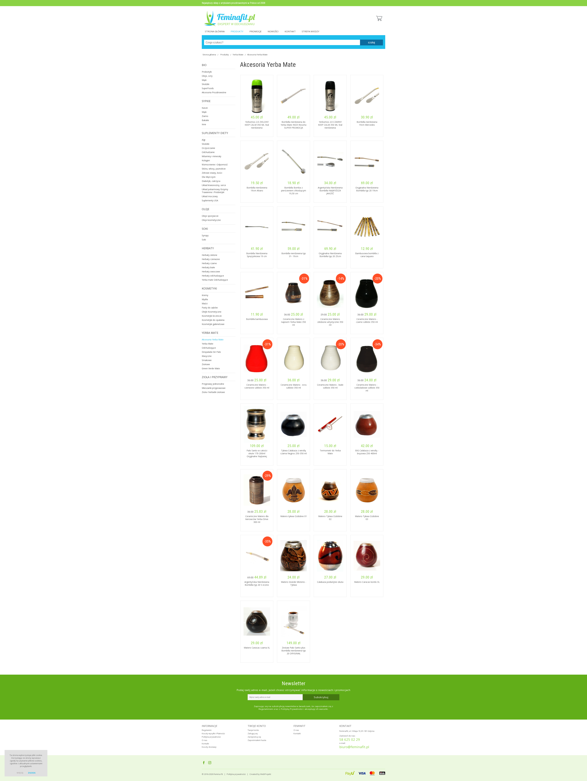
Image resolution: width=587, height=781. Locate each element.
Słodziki (205, 84)
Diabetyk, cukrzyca (211, 181)
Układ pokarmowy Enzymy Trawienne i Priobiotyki (215, 191)
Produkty (237, 31)
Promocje (255, 31)
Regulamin (207, 730)
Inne (204, 124)
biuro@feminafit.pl (354, 746)
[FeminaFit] (230, 17)
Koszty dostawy (209, 747)
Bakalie (205, 120)
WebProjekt (265, 774)
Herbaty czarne (209, 263)
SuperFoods (208, 88)
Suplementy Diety (215, 133)
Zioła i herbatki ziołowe (213, 392)
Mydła (205, 299)
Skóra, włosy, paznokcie (214, 168)
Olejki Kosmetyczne (211, 311)
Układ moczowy (210, 196)
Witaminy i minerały (211, 156)
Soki (205, 228)
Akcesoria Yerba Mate (257, 54)
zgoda (31, 772)
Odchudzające (209, 347)
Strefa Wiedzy (310, 31)
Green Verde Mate (211, 368)
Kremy (205, 295)
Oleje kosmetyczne (211, 220)
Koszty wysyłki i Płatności (213, 733)
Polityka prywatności (211, 736)
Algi (203, 139)
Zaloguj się (253, 733)
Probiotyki (207, 71)
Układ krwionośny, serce (214, 185)
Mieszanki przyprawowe (213, 388)
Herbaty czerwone (211, 259)
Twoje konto (253, 730)
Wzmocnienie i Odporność (215, 164)
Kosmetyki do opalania (213, 320)
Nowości (273, 31)
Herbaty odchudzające (213, 275)
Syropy (205, 235)
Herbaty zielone (209, 255)
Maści (205, 303)
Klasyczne (207, 356)
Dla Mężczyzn (209, 176)
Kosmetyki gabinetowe (213, 324)
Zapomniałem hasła (257, 740)
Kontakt (290, 31)
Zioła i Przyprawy (214, 377)
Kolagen (206, 160)
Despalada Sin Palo (211, 351)
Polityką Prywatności (292, 709)
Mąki (204, 80)
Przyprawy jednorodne (213, 383)
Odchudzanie (208, 152)
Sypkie (206, 101)
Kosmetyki (209, 288)
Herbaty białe (208, 267)
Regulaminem (266, 709)
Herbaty (208, 248)
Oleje (205, 209)
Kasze (205, 107)
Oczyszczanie (208, 148)
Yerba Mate (238, 54)
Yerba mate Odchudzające (215, 279)
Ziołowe (206, 364)
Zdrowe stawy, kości (212, 172)
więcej (20, 772)
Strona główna (215, 31)
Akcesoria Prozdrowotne (214, 92)
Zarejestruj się (254, 736)
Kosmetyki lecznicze (212, 315)
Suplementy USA (210, 200)
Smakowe (207, 360)
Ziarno (205, 116)
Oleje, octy (207, 75)
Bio (204, 65)
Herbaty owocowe (211, 271)
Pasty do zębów (210, 307)
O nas (204, 740)
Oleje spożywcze (210, 215)
